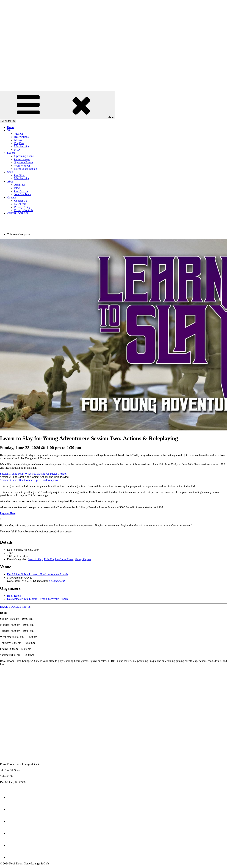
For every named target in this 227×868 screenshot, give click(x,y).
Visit (9, 130)
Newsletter (20, 203)
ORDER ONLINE (18, 213)
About (10, 181)
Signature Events (23, 162)
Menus (18, 140)
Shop (10, 171)
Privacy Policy (22, 207)
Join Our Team (22, 194)
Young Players (83, 559)
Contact (11, 197)
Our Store (19, 175)
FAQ (17, 149)
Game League (22, 159)
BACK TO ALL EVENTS (15, 606)
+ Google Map (57, 580)
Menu (111, 117)
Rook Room (14, 595)
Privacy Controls (23, 210)
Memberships (21, 146)
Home (10, 127)
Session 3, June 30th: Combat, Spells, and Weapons (29, 480)
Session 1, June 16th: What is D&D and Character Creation (33, 473)
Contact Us (20, 200)
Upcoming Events (24, 155)
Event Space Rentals (25, 168)
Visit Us (18, 133)
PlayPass (19, 143)
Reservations (21, 136)
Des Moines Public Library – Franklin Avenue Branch (37, 574)
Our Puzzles (21, 191)
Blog (17, 187)
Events (11, 152)
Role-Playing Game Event (58, 559)
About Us (19, 184)
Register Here (7, 513)
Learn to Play (35, 559)
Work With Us (22, 165)
